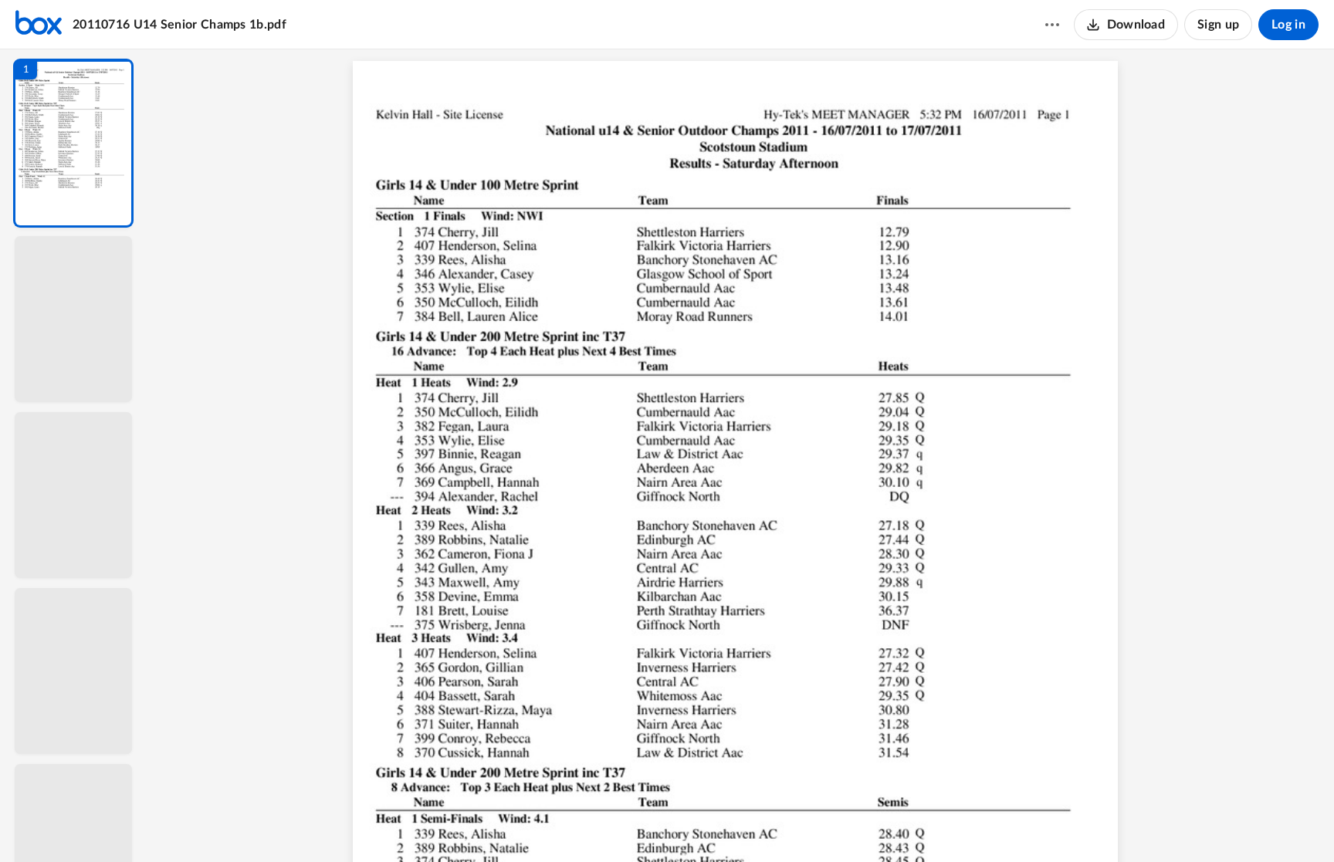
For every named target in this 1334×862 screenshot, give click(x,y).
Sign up (1218, 25)
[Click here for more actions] (1052, 24)
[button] (73, 143)
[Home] (38, 24)
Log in (1288, 25)
